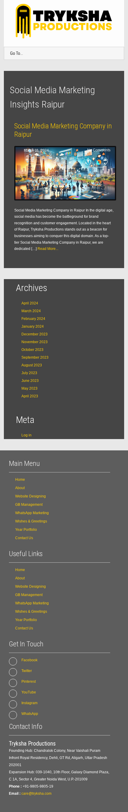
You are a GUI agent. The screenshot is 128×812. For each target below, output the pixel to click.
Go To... (16, 53)
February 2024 (33, 319)
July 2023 (29, 373)
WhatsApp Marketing (32, 513)
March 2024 (31, 311)
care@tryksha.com (36, 793)
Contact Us (24, 538)
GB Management (29, 505)
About (20, 488)
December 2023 (34, 334)
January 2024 (32, 326)
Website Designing (30, 496)
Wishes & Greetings (31, 521)
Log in (26, 435)
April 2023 (29, 396)
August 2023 (31, 365)
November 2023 (34, 342)
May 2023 (29, 388)
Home (20, 479)
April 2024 (29, 303)
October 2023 (32, 350)
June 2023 (30, 381)
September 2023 (35, 357)
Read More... (48, 249)
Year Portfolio (26, 530)
